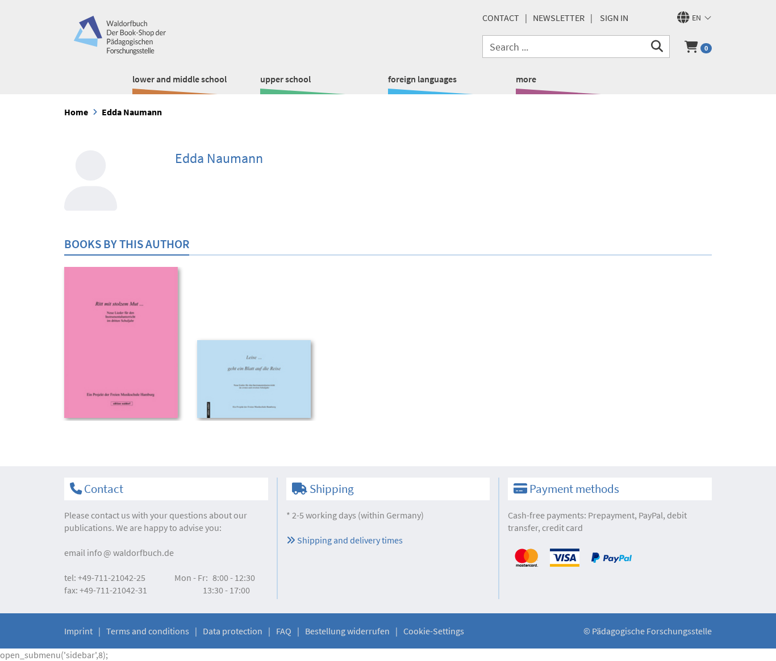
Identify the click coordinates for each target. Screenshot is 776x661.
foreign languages (422, 79)
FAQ (283, 631)
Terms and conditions (147, 631)
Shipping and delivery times (349, 540)
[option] (123, 344)
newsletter (559, 17)
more (526, 79)
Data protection (232, 631)
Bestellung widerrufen (347, 631)
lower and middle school (179, 79)
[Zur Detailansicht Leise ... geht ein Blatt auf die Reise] (256, 379)
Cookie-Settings (433, 631)
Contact (500, 17)
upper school (285, 79)
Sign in (614, 17)
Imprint (78, 631)
